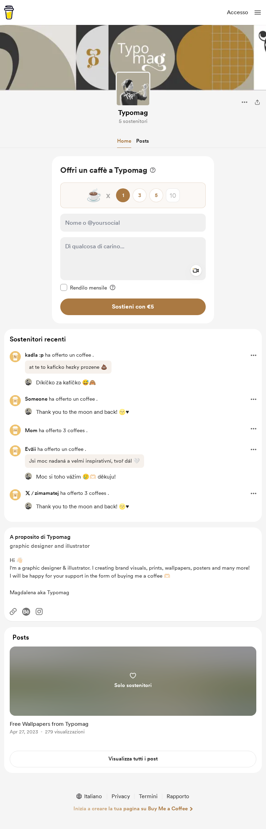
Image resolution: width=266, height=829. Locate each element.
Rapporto (178, 796)
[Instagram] (39, 611)
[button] (258, 12)
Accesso (237, 12)
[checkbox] (83, 287)
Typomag (133, 112)
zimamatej (47, 493)
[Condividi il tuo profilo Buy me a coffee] (257, 102)
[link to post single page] (133, 692)
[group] (133, 694)
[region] (133, 239)
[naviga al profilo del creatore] (133, 89)
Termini (148, 796)
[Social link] (13, 611)
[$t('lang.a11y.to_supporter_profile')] (28, 382)
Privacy (121, 796)
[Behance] (26, 612)
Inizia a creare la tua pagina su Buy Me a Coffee (130, 808)
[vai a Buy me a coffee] (9, 12)
